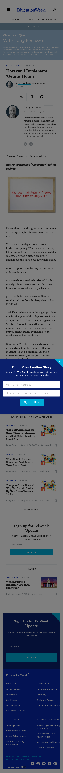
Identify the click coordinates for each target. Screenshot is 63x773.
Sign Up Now (32, 402)
